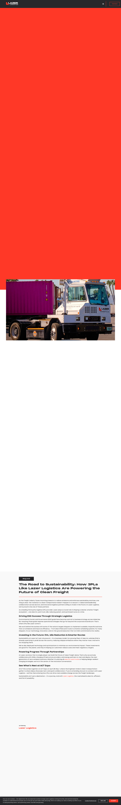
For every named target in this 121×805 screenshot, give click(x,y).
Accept (113, 800)
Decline (103, 800)
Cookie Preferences (90, 800)
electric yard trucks (72, 659)
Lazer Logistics (68, 676)
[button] (103, 4)
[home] (12, 3)
